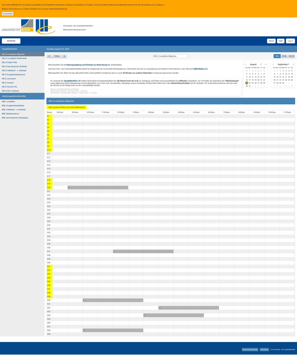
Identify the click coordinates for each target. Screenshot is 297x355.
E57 (48, 327)
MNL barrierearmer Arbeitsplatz (15, 118)
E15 (48, 169)
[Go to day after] (64, 56)
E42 (48, 270)
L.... (84, 300)
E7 (48, 139)
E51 (48, 304)
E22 (48, 195)
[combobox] (171, 56)
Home (271, 41)
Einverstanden (8, 14)
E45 (48, 281)
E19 (48, 184)
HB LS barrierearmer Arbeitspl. (14, 66)
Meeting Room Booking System (74, 30)
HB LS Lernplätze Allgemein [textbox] (165, 56)
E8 (48, 142)
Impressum (264, 349)
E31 (48, 229)
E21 (48, 191)
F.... (145, 315)
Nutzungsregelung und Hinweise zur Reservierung (86, 65)
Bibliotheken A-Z (201, 69)
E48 (48, 293)
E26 (48, 210)
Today (56, 56)
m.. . (160, 308)
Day (277, 56)
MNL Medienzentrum (10, 114)
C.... (114, 251)
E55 (48, 319)
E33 (48, 236)
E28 (48, 218)
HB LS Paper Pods (9, 62)
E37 (48, 251)
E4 (48, 127)
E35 (48, 244)
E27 (48, 214)
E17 (48, 176)
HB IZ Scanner (8, 83)
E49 (48, 296)
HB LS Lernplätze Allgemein (13, 54)
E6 (48, 135)
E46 (48, 285)
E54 (48, 315)
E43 (48, 274)
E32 (48, 232)
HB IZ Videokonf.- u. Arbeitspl (14, 70)
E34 (48, 240)
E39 (48, 259)
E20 (48, 187)
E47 (48, 289)
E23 (48, 199)
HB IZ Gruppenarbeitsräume (13, 74)
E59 (48, 334)
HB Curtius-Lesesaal (10, 91)
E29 (48, 221)
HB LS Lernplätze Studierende (14, 58)
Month (291, 56)
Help (281, 41)
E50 (48, 300)
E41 (48, 266)
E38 (48, 255)
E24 (48, 202)
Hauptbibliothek (70, 81)
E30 (48, 225)
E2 (48, 120)
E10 (48, 150)
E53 (48, 311)
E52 (48, 308)
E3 (48, 123)
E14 (48, 165)
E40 (48, 263)
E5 (48, 131)
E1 (48, 116)
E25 (48, 206)
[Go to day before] (49, 56)
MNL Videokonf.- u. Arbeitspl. (14, 110)
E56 (48, 323)
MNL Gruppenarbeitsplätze (13, 105)
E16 (48, 172)
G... (69, 187)
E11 (48, 154)
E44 (48, 278)
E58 (48, 330)
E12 (48, 157)
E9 (48, 146)
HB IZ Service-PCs (9, 87)
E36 (48, 248)
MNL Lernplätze (8, 101)
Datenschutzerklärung (58, 9)
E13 (48, 161)
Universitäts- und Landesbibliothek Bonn (78, 26)
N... (84, 330)
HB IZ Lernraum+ (9, 79)
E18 (48, 180)
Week (284, 56)
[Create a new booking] (59, 116)
